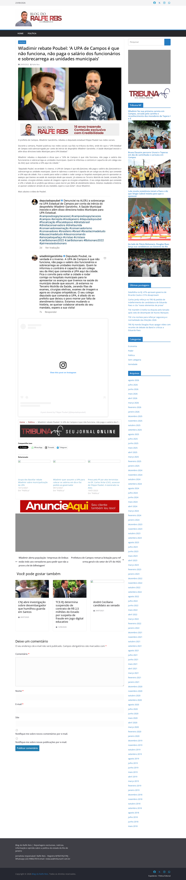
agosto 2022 (133, 596)
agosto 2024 (133, 488)
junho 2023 (133, 551)
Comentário (22, 653)
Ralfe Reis (36, 64)
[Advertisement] (69, 533)
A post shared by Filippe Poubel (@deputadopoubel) (63, 412)
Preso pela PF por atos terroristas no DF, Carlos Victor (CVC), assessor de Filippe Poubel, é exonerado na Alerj (104, 483)
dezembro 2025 (135, 416)
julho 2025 (133, 438)
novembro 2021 (135, 637)
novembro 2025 (135, 420)
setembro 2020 (135, 700)
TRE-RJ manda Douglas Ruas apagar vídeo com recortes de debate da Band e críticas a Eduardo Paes (149, 327)
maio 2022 (133, 610)
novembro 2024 (135, 475)
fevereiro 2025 (134, 461)
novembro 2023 (135, 529)
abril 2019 (132, 776)
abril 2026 (132, 398)
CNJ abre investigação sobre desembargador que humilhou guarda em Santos (32, 607)
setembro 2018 (135, 808)
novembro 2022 (135, 583)
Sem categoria (134, 359)
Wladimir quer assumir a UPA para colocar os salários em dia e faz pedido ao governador (69, 482)
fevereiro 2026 (134, 407)
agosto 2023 (133, 542)
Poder (130, 350)
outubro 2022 (134, 587)
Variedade (132, 364)
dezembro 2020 (135, 686)
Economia (132, 346)
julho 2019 (133, 763)
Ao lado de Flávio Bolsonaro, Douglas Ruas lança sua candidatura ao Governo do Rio (148, 245)
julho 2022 (133, 601)
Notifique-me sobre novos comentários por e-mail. (41, 733)
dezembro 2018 (135, 794)
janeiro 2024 (133, 520)
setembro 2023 (135, 538)
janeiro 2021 (133, 682)
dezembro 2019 (135, 740)
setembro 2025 (135, 429)
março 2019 (133, 781)
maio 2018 (133, 826)
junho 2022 (133, 605)
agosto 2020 (133, 704)
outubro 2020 (134, 695)
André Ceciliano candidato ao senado (106, 603)
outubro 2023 (134, 533)
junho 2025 (133, 443)
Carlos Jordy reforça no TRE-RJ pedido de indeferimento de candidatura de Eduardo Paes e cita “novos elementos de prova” (147, 302)
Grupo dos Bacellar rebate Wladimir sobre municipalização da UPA (33, 482)
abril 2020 (132, 722)
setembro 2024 (135, 484)
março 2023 (133, 565)
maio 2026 (133, 393)
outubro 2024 (134, 479)
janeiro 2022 (133, 628)
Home (20, 33)
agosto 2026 (133, 380)
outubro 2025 (134, 425)
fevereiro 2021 (134, 677)
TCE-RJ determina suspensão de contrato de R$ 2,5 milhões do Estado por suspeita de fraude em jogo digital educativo (69, 612)
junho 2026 (133, 389)
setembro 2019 (135, 754)
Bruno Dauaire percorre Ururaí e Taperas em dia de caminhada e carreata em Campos (148, 155)
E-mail (19, 704)
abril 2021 (132, 668)
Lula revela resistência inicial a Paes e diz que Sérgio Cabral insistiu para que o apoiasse (148, 193)
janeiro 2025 (133, 466)
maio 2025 (133, 447)
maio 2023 (133, 556)
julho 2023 (133, 547)
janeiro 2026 (133, 411)
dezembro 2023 (135, 524)
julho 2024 (133, 493)
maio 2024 (133, 502)
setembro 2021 (135, 646)
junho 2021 (133, 659)
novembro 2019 (135, 745)
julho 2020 (133, 709)
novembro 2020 (135, 691)
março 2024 (133, 511)
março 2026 (133, 402)
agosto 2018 (133, 812)
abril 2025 (132, 452)
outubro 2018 (134, 803)
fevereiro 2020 (134, 731)
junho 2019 (133, 767)
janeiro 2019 (133, 790)
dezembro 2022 (135, 578)
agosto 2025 (133, 434)
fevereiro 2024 (134, 515)
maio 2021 (133, 664)
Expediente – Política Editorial (159, 876)
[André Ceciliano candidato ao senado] (107, 581)
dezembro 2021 (135, 632)
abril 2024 (132, 506)
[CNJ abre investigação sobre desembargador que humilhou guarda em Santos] (32, 581)
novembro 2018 (135, 799)
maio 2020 (133, 718)
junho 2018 (133, 821)
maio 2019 (133, 772)
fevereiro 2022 (134, 623)
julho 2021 (133, 655)
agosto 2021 (133, 650)
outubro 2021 (134, 641)
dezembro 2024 (135, 470)
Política (32, 33)
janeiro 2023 (133, 574)
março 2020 (133, 727)
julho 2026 (133, 384)
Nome (19, 690)
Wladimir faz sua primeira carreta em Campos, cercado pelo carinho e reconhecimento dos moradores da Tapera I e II (149, 115)
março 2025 (133, 456)
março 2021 (133, 673)
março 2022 (133, 619)
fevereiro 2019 (134, 785)
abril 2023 (132, 560)
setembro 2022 (135, 592)
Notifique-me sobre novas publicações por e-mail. (41, 742)
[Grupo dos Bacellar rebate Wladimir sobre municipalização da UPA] (34, 469)
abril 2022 (132, 614)
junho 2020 (133, 713)
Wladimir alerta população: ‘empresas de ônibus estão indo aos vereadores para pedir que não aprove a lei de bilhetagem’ (43, 561)
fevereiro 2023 (134, 569)
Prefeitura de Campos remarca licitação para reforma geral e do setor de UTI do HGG (96, 559)
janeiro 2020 (133, 736)
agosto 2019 (133, 758)
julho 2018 (133, 817)
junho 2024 (133, 497)
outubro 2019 (134, 749)
